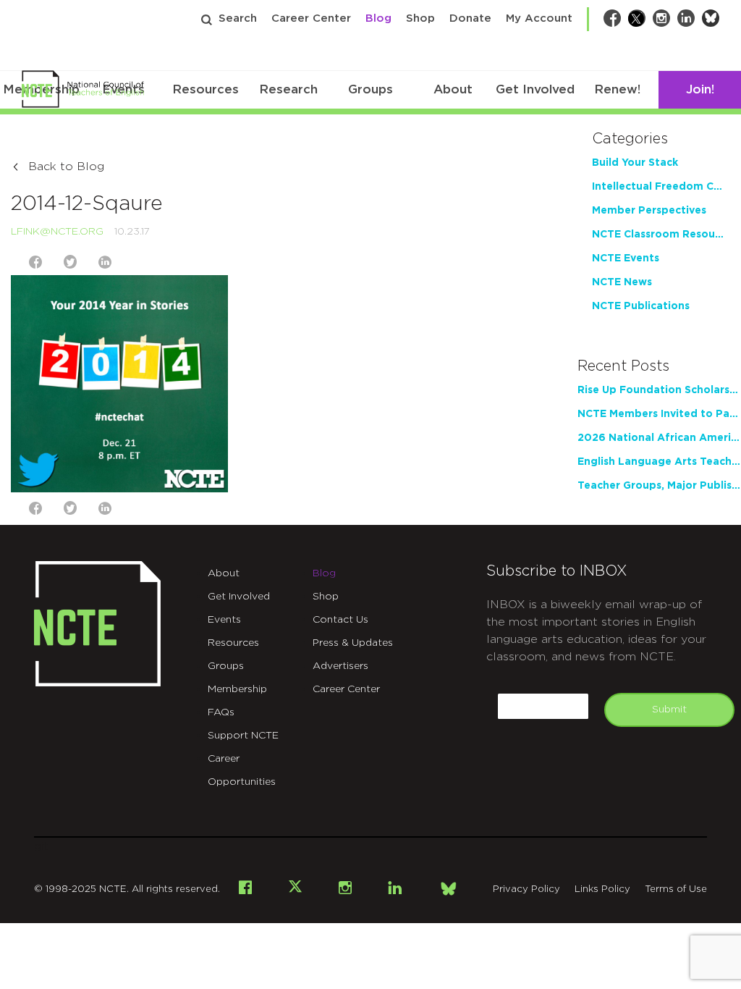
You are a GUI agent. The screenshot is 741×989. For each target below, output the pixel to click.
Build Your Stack (635, 163)
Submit (669, 709)
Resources (205, 89)
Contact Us (340, 620)
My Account (539, 18)
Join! (700, 89)
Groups (370, 89)
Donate (470, 18)
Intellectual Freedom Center (659, 187)
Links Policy (602, 889)
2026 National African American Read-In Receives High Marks (659, 438)
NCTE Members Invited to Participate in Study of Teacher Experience (659, 414)
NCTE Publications (641, 306)
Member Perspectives (649, 211)
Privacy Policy (526, 889)
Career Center (311, 18)
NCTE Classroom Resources (659, 235)
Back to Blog (66, 166)
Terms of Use (676, 889)
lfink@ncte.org (57, 232)
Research (288, 89)
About (453, 89)
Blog (378, 18)
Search (238, 18)
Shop (420, 18)
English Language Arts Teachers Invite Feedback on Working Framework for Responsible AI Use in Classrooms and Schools (659, 462)
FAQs (221, 712)
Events (224, 620)
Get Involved (535, 89)
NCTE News (622, 282)
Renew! (617, 89)
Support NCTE (243, 736)
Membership (237, 689)
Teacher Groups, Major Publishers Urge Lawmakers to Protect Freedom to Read (659, 486)
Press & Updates (353, 643)
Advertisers (340, 666)
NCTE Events (625, 258)
